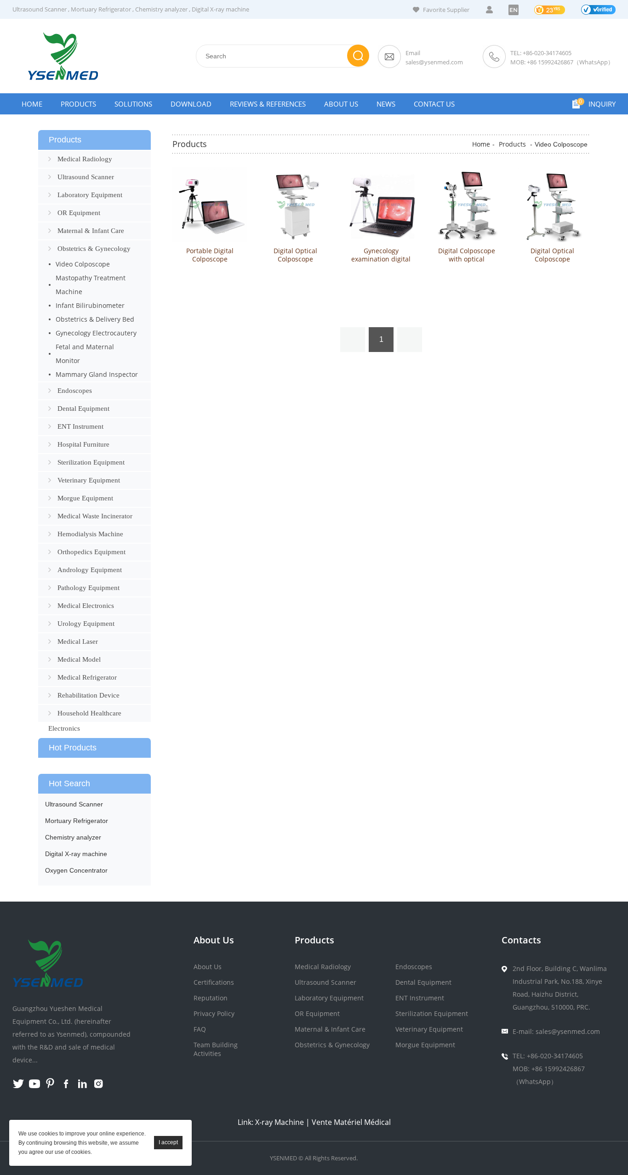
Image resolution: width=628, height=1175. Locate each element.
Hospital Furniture (83, 444)
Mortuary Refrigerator (101, 9)
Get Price (210, 296)
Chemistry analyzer (161, 9)
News (386, 103)
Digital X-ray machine (220, 9)
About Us (341, 103)
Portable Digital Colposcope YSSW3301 (210, 259)
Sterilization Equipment (91, 462)
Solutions (133, 103)
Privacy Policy (214, 1013)
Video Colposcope (83, 264)
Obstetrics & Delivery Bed (95, 319)
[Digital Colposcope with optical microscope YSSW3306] (466, 204)
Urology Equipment (85, 623)
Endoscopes (74, 390)
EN (513, 9)
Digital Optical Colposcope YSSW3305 (295, 259)
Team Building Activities (216, 1049)
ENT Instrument (80, 426)
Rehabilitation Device (88, 695)
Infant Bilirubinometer (90, 305)
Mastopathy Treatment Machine (91, 284)
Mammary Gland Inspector (97, 374)
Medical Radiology (84, 159)
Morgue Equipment (85, 498)
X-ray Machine (279, 1122)
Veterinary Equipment (88, 480)
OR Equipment (78, 212)
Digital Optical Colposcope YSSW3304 (552, 259)
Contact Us (434, 103)
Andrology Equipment (89, 569)
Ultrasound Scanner (39, 9)
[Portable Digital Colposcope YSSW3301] (209, 204)
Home (32, 103)
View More (210, 277)
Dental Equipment (83, 408)
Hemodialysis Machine (90, 534)
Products (78, 103)
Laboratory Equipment (89, 195)
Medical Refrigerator (87, 677)
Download (191, 103)
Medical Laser (77, 641)
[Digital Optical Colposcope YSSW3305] (295, 204)
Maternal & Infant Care (90, 230)
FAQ (200, 1029)
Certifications (214, 982)
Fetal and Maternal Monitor (85, 353)
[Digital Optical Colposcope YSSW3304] (552, 204)
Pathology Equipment (88, 587)
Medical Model (79, 659)
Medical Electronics (85, 605)
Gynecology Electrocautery (96, 333)
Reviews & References (268, 103)
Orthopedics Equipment (91, 552)
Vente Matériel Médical (351, 1122)
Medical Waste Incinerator (94, 516)
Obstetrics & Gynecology (94, 248)
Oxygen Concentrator (76, 870)
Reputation (211, 997)
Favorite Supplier (446, 10)
